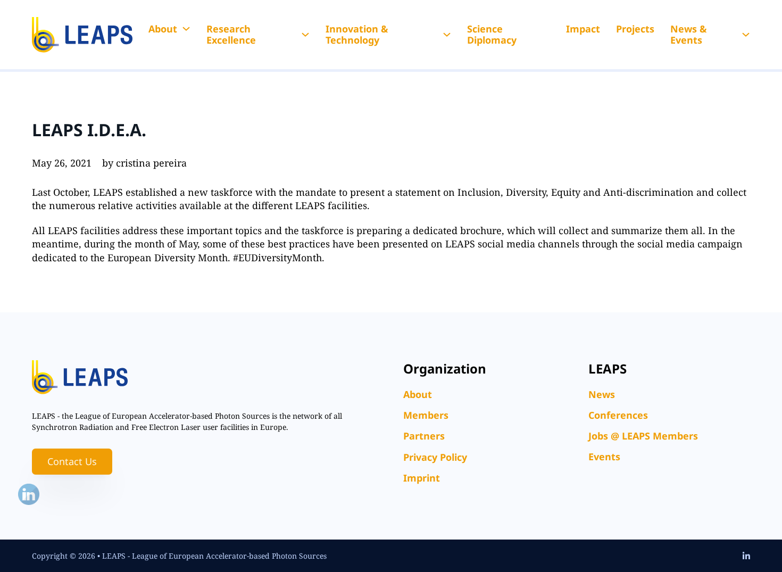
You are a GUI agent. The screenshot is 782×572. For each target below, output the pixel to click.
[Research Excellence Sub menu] (305, 34)
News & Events (688, 34)
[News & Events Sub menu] (746, 34)
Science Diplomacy (492, 34)
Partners (424, 435)
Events (604, 456)
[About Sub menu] (186, 28)
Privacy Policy (435, 457)
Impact (583, 28)
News (601, 394)
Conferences (618, 415)
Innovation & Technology (357, 34)
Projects (635, 28)
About (162, 28)
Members (425, 415)
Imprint (421, 477)
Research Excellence (231, 34)
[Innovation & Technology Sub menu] (447, 34)
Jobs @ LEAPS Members (643, 435)
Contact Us (72, 461)
